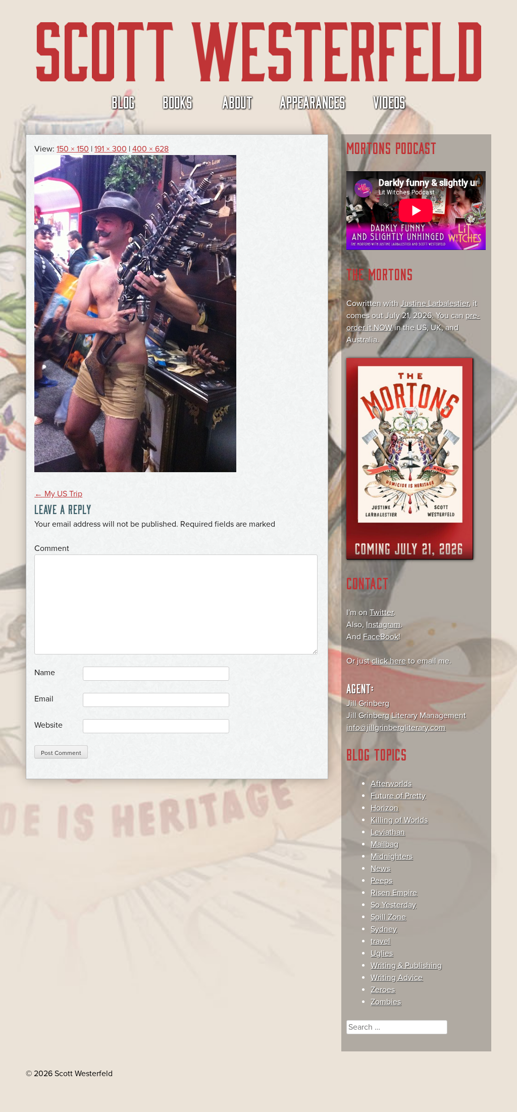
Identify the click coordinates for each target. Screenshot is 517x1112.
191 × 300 (110, 149)
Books (177, 101)
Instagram (383, 625)
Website (48, 725)
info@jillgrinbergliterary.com (395, 728)
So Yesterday (393, 905)
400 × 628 (150, 149)
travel (380, 941)
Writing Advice (397, 978)
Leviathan (388, 832)
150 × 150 (73, 149)
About (237, 101)
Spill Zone (388, 917)
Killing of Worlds (399, 820)
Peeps (381, 881)
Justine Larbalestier (434, 303)
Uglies (382, 953)
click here (389, 661)
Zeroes (383, 990)
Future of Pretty (398, 796)
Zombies (386, 1002)
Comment (51, 548)
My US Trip (58, 494)
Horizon (384, 808)
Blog (123, 101)
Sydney (384, 929)
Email (44, 699)
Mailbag (384, 844)
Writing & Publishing (406, 966)
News (380, 869)
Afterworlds (391, 784)
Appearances (312, 101)
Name (44, 673)
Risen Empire (394, 893)
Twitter (381, 613)
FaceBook (380, 637)
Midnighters (391, 856)
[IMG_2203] (135, 470)
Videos (389, 101)
